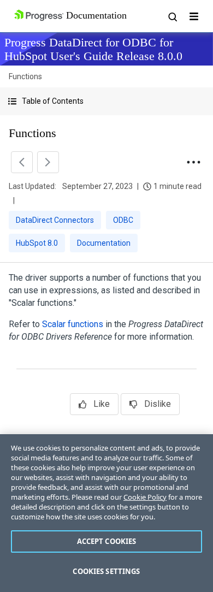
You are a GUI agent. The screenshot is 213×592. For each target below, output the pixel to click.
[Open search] (172, 16)
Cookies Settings (106, 571)
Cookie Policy (145, 497)
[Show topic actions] (193, 162)
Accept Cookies (107, 541)
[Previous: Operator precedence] (22, 162)
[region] (106, 513)
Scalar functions (72, 324)
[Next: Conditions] (48, 162)
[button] (106, 101)
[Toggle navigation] (194, 16)
